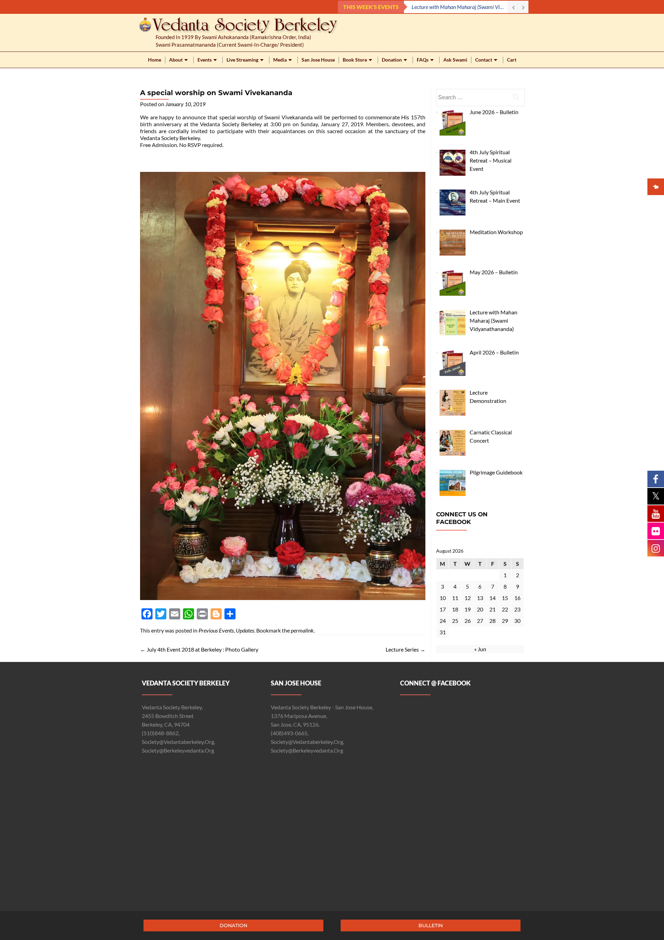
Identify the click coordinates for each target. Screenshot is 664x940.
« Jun (480, 649)
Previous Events (216, 630)
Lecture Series (405, 649)
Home (154, 60)
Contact (483, 60)
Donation (392, 60)
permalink (302, 630)
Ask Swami (455, 60)
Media (280, 60)
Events (204, 60)
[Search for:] (480, 97)
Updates (245, 630)
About (176, 60)
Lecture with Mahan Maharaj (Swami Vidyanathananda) (460, 6)
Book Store (355, 60)
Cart (511, 60)
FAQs (422, 60)
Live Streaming (242, 60)
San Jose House (318, 60)
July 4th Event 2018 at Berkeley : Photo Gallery (199, 649)
